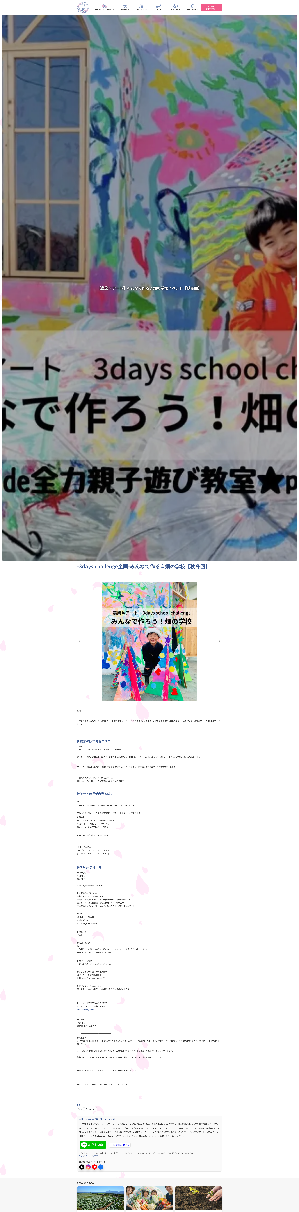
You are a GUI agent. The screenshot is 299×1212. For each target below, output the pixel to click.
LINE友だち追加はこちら (119, 1145)
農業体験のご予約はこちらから (211, 7)
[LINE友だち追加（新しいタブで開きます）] (93, 1145)
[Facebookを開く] (100, 1167)
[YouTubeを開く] (94, 1167)
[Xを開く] (81, 1167)
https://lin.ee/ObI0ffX (86, 1009)
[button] (219, 641)
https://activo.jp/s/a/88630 (88, 1156)
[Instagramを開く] (88, 1167)
